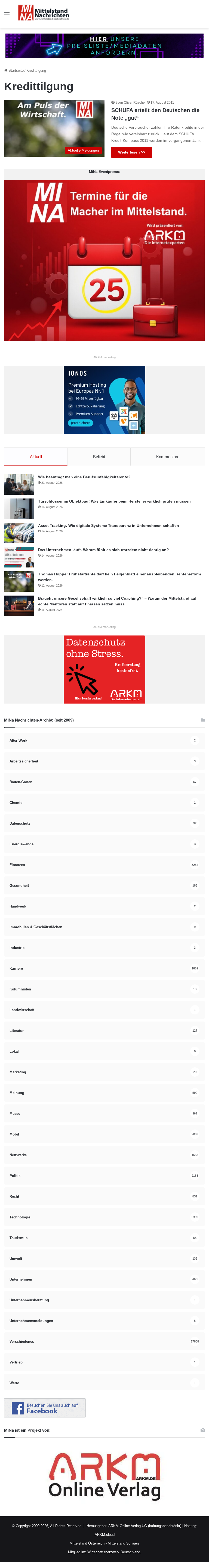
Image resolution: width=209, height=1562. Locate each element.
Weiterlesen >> (131, 152)
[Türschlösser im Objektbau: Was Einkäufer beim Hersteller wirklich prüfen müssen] (19, 508)
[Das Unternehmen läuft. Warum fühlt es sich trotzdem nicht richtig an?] (19, 557)
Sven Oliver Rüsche (130, 102)
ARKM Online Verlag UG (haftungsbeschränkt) (144, 1526)
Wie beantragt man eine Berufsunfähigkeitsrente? (84, 477)
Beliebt (99, 456)
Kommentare (167, 456)
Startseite (15, 70)
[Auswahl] (7, 16)
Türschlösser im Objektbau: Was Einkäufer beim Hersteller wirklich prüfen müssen (114, 501)
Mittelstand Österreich (87, 1543)
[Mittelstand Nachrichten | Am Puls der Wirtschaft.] (43, 14)
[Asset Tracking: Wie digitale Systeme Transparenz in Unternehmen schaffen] (19, 533)
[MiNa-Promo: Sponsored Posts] (104, 45)
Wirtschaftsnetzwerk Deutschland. (114, 1552)
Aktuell (36, 456)
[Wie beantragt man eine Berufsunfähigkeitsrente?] (19, 484)
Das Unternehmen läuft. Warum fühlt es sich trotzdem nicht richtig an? (103, 550)
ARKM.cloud (105, 1535)
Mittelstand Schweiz (124, 1543)
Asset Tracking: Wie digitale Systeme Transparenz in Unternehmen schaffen (108, 525)
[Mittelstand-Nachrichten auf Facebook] (45, 1416)
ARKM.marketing (104, 357)
